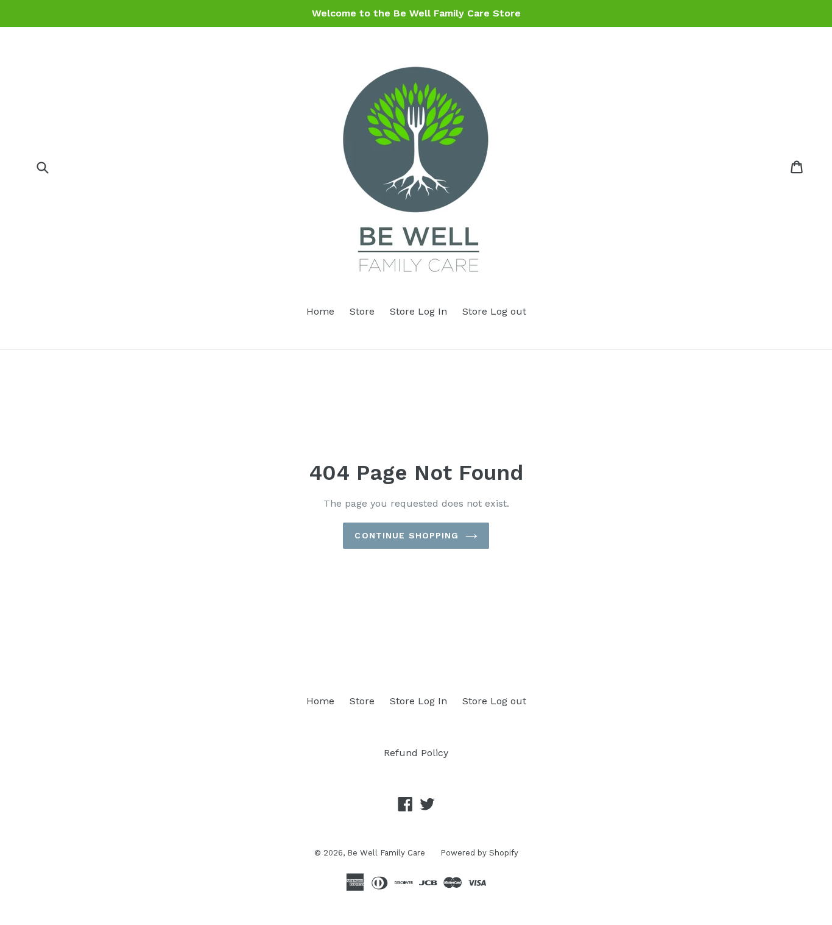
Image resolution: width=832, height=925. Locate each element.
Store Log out (494, 311)
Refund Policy (416, 753)
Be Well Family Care (386, 852)
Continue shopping (406, 535)
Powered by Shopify (479, 852)
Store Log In (418, 311)
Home (320, 311)
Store (362, 311)
